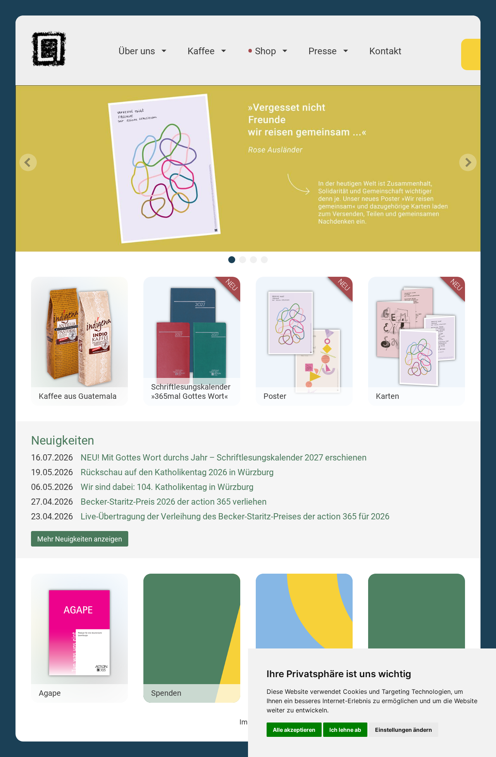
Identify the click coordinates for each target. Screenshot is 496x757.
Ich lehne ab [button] (345, 729)
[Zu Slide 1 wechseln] (231, 259)
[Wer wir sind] (304, 638)
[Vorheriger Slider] (28, 162)
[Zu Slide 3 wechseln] (253, 259)
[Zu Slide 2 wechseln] (242, 259)
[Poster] (304, 341)
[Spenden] (191, 638)
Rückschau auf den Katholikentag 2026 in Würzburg (177, 472)
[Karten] (416, 341)
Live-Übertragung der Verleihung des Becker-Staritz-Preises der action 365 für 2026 (235, 516)
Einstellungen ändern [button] (403, 729)
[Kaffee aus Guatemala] (79, 341)
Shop (265, 51)
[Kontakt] (416, 638)
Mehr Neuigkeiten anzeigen (79, 539)
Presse (322, 51)
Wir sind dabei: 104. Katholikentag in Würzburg (167, 487)
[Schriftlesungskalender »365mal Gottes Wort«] (191, 341)
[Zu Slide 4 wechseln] (264, 259)
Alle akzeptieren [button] (294, 729)
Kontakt (385, 51)
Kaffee (201, 51)
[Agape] (79, 638)
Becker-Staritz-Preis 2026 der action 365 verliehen (174, 502)
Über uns (137, 51)
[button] (79, 341)
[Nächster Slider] (468, 162)
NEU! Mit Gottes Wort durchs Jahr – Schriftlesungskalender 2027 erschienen (224, 457)
